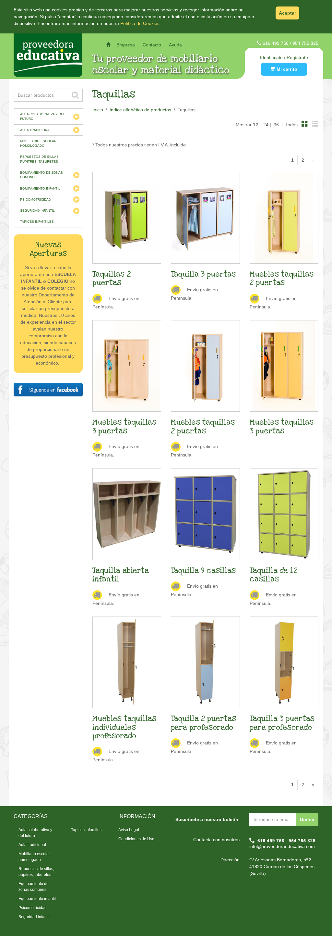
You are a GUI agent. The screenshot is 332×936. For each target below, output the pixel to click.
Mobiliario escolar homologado (38, 143)
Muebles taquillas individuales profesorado (124, 727)
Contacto (152, 44)
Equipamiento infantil (40, 188)
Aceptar (287, 13)
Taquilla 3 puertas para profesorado (282, 723)
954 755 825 (305, 43)
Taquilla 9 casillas (203, 571)
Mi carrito (286, 69)
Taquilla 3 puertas (203, 274)
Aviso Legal (128, 830)
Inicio (97, 109)
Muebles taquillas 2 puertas (282, 278)
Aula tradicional (36, 130)
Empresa (125, 44)
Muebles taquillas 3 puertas (124, 427)
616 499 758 (276, 43)
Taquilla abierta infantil (120, 575)
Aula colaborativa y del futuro (42, 116)
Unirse (307, 819)
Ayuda (175, 44)
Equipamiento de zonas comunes (41, 175)
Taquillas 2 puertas (111, 278)
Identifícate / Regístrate (284, 57)
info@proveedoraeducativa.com (282, 846)
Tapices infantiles (37, 221)
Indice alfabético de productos (140, 109)
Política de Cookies (140, 23)
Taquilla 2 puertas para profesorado (203, 723)
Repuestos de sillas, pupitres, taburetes (40, 159)
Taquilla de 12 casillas (273, 575)
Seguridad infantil (37, 210)
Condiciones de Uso (136, 839)
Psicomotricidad (35, 199)
